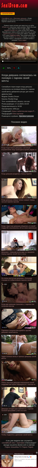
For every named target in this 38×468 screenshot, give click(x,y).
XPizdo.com (6, 27)
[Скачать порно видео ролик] (19, 68)
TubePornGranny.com (10, 33)
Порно (7, 447)
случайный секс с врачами (13, 443)
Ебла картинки (17, 114)
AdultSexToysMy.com (11, 30)
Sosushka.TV (16, 447)
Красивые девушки (26, 116)
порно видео (22, 40)
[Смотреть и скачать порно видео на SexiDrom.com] (14, 5)
